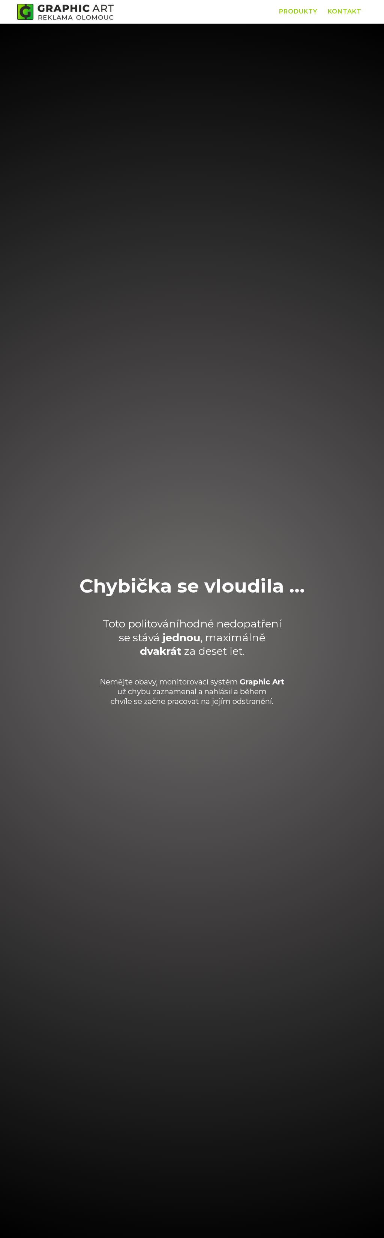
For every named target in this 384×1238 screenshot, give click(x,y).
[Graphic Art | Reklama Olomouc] (65, 12)
